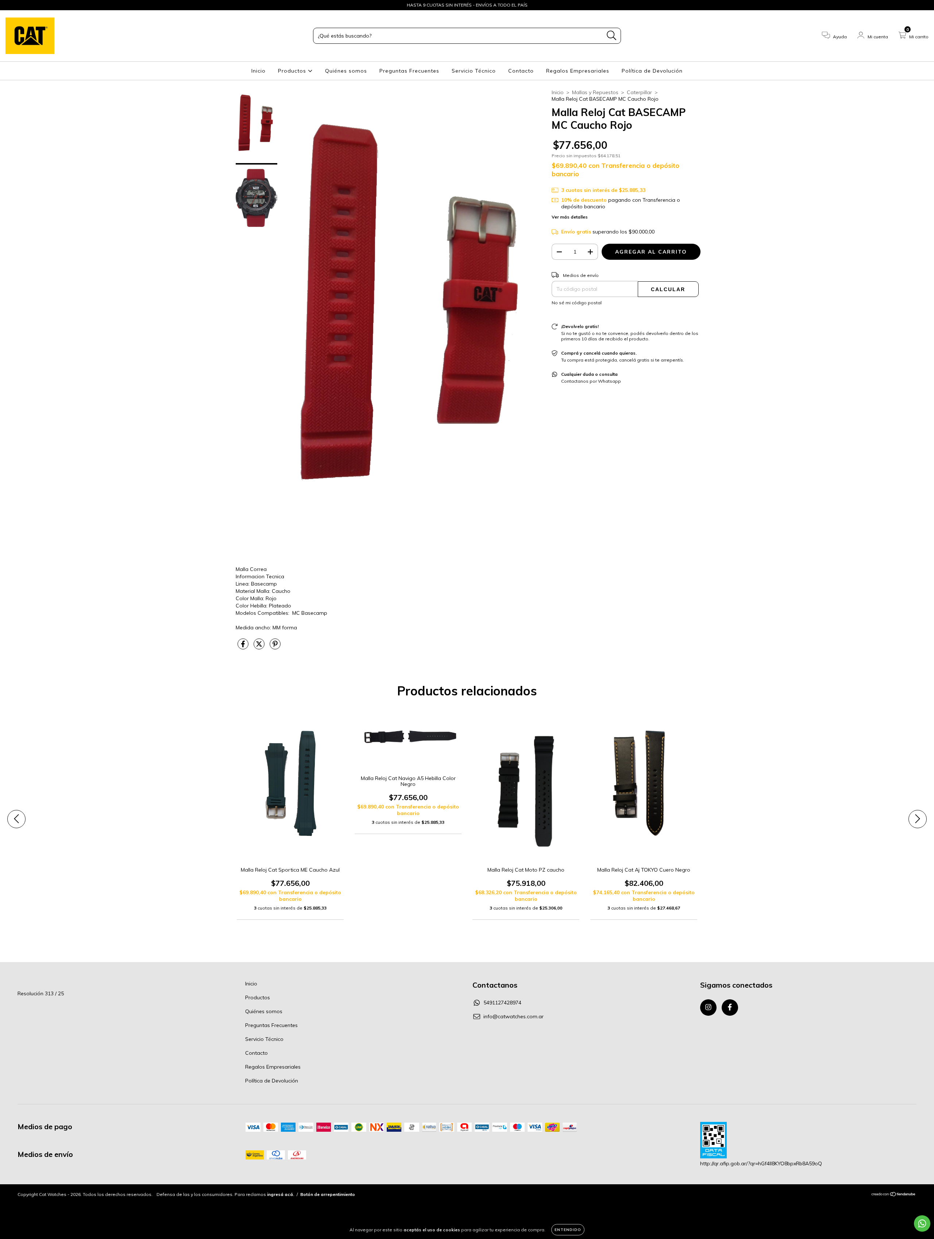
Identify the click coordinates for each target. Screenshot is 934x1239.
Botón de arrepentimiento (327, 1194)
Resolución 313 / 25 (41, 993)
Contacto (521, 70)
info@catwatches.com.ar (513, 1016)
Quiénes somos (346, 70)
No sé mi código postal (577, 302)
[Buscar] (611, 35)
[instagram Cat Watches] (10, 5)
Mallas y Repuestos (595, 92)
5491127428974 (502, 1002)
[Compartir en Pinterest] (275, 647)
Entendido (568, 1229)
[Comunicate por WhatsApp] (922, 1223)
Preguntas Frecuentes (409, 70)
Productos (293, 70)
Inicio (258, 70)
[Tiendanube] (893, 1195)
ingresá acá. (280, 1194)
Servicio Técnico (474, 70)
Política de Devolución (652, 70)
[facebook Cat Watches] (21, 5)
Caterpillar (639, 92)
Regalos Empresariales (577, 70)
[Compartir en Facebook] (244, 647)
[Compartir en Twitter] (260, 647)
